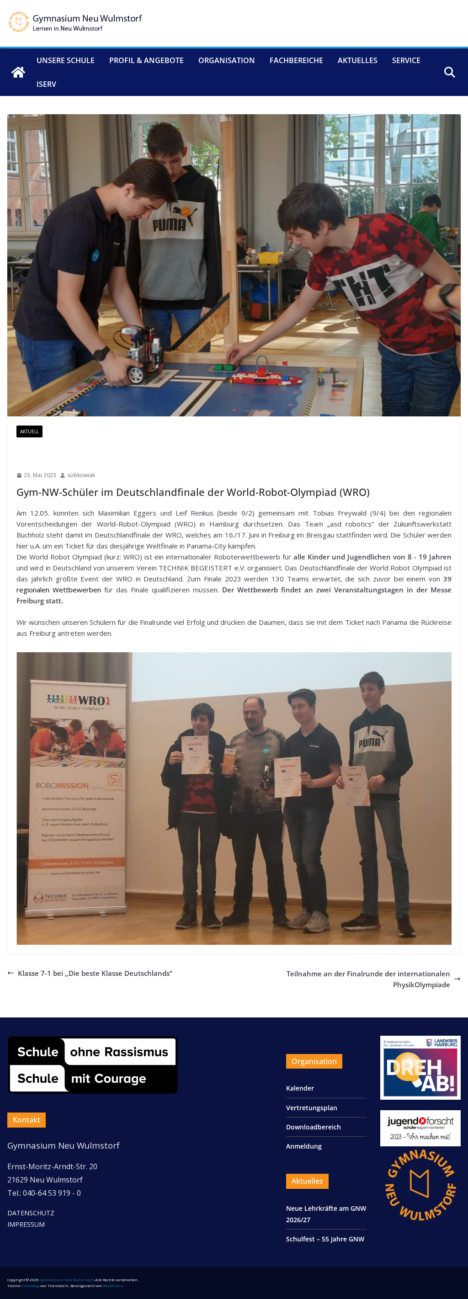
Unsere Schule (66, 60)
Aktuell (29, 431)
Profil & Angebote (146, 60)
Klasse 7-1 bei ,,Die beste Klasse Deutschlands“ (95, 973)
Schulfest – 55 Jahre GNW (325, 1239)
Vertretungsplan (311, 1107)
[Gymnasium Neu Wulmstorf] (18, 72)
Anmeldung (304, 1146)
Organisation (226, 60)
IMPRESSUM (26, 1224)
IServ (46, 84)
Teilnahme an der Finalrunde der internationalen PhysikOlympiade (368, 979)
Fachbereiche (296, 60)
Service (406, 60)
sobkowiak (81, 475)
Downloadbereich (313, 1127)
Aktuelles (358, 60)
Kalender (300, 1088)
